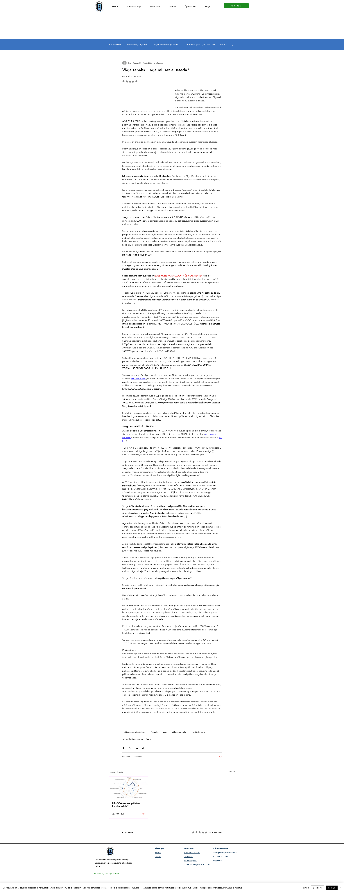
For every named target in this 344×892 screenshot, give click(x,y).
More (222, 44)
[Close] (340, 888)
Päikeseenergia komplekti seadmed (200, 44)
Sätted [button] (306, 887)
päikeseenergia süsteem (135, 746)
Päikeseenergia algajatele (137, 44)
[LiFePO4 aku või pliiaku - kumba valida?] (128, 801)
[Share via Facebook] (123, 762)
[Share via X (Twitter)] (130, 762)
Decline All (317, 887)
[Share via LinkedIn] (136, 762)
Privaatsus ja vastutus (232, 887)
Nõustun (331, 887)
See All (232, 785)
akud (165, 746)
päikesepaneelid (179, 746)
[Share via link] (143, 762)
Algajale (154, 746)
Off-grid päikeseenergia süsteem (166, 44)
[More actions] (220, 63)
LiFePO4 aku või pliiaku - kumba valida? (126, 818)
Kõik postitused (115, 44)
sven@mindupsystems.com (225, 866)
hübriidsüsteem (198, 746)
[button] (155, 6)
